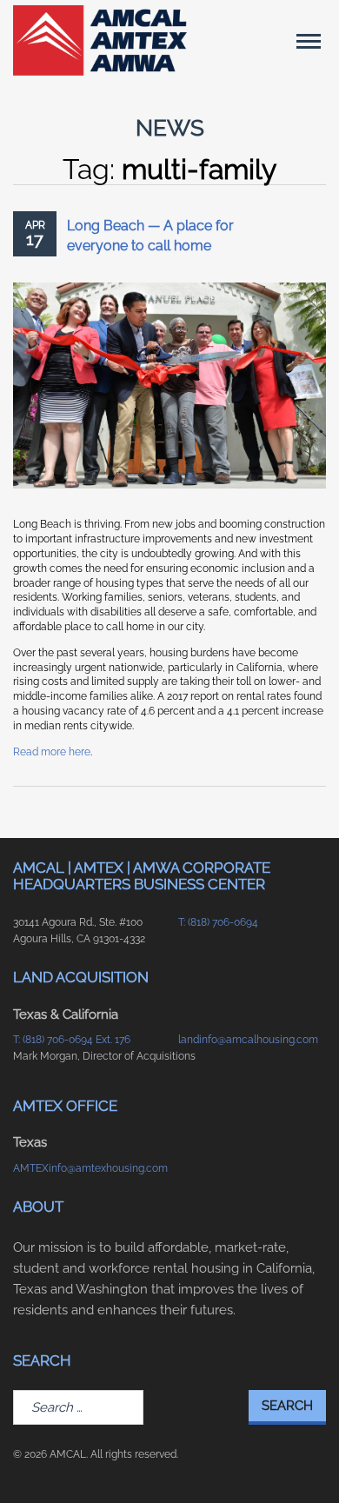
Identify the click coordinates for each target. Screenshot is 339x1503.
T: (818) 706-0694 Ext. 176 (71, 1040)
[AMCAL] (100, 40)
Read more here (51, 752)
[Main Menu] (308, 40)
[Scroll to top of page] (305, 1462)
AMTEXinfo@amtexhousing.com (87, 1168)
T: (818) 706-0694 (218, 922)
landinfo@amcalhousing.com (248, 1040)
